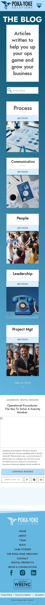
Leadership (13, 400)
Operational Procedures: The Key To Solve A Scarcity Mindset (22, 408)
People (24, 400)
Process (33, 400)
